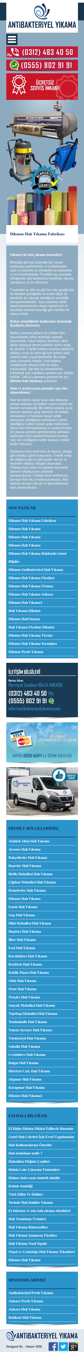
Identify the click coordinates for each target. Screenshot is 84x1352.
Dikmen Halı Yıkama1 (25, 602)
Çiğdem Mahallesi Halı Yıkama (32, 882)
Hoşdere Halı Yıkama (25, 931)
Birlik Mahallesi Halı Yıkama (31, 874)
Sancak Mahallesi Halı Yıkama (32, 1005)
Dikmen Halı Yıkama (25, 529)
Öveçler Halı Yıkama (24, 997)
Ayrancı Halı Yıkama (25, 849)
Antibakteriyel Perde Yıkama (31, 1293)
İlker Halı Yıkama (22, 940)
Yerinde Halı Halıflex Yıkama (31, 1202)
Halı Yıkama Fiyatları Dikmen (31, 627)
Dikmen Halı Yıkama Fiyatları (31, 578)
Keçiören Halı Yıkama (25, 964)
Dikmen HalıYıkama (24, 619)
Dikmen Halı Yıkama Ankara (31, 594)
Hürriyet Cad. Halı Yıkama (29, 1071)
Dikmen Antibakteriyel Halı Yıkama (36, 570)
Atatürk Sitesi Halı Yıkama (29, 841)
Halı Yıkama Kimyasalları (28, 1227)
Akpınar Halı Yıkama (25, 1079)
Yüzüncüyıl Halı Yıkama (27, 1038)
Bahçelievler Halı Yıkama (28, 857)
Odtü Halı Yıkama (22, 981)
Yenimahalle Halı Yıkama (28, 1022)
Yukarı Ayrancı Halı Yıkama (30, 1030)
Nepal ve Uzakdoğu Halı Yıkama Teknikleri (42, 1252)
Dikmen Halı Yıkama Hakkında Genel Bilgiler (37, 557)
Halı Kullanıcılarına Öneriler (30, 1145)
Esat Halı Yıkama (22, 948)
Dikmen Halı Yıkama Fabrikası (32, 521)
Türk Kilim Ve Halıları (26, 1194)
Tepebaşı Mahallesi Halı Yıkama (33, 1013)
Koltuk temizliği (20, 1186)
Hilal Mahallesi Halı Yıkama (30, 923)
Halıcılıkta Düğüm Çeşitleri (29, 1161)
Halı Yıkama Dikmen (25, 611)
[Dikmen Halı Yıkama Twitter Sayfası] (63, 1350)
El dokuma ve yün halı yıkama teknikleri (39, 1211)
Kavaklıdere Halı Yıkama (28, 956)
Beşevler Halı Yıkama (25, 866)
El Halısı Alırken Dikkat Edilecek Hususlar (41, 1128)
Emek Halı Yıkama (23, 907)
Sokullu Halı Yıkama (24, 1046)
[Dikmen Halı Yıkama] (42, 31)
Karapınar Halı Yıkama (27, 1087)
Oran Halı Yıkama (23, 989)
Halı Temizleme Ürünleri (27, 1219)
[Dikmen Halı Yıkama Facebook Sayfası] (53, 1350)
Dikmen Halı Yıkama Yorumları (33, 643)
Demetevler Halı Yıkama (27, 890)
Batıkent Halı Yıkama (25, 1317)
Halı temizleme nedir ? (25, 1153)
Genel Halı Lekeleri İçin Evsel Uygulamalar (41, 1137)
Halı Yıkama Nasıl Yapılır (28, 1243)
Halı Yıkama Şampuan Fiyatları (33, 1235)
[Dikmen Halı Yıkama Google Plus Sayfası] (73, 1350)
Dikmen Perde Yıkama (26, 652)
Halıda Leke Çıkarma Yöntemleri (34, 1170)
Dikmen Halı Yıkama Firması (31, 586)
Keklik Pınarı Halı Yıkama (29, 972)
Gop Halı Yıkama (22, 915)
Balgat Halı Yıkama (23, 1063)
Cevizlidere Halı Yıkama (27, 1055)
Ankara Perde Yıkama (26, 1301)
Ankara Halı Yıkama (24, 1309)
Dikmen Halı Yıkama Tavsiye (31, 635)
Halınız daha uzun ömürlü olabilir (34, 1178)
